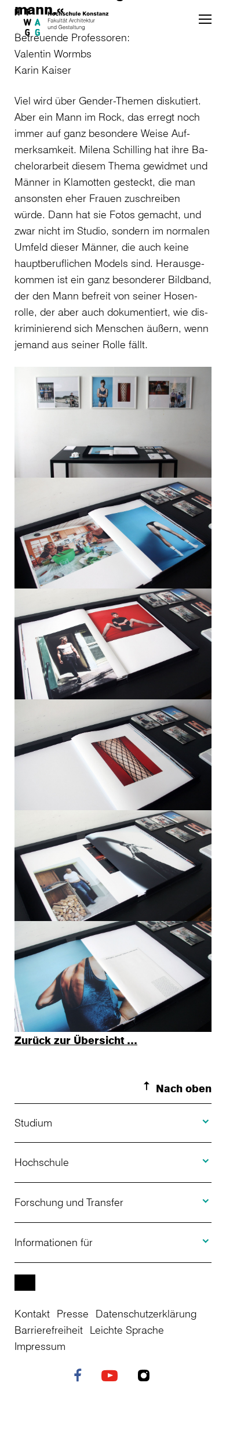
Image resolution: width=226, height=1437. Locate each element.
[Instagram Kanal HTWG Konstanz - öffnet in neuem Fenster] (146, 1376)
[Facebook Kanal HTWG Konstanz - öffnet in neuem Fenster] (80, 1376)
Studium (33, 1122)
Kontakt (32, 1313)
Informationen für (53, 1242)
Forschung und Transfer (68, 1202)
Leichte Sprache (127, 1329)
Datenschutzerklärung (146, 1313)
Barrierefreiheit (48, 1329)
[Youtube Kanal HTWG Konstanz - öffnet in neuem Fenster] (112, 1376)
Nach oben (184, 1088)
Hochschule (41, 1162)
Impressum (39, 1345)
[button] (205, 19)
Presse (73, 1313)
